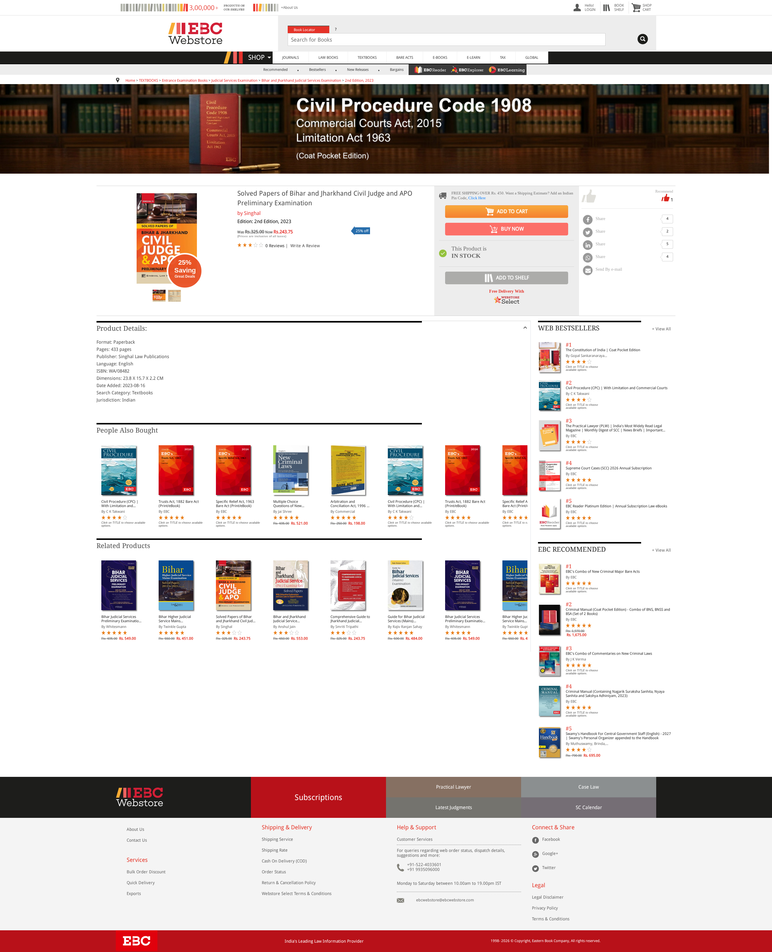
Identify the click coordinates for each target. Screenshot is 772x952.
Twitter (549, 867)
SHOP (259, 57)
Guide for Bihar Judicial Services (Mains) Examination (406, 619)
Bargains (396, 70)
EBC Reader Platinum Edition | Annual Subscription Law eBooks (616, 506)
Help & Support (416, 827)
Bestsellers (317, 70)
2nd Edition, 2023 (359, 80)
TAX (503, 57)
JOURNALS (290, 57)
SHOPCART (647, 7)
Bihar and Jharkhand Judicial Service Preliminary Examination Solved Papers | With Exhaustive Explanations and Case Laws (293, 619)
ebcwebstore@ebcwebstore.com (445, 900)
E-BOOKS (440, 57)
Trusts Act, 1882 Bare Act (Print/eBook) (179, 504)
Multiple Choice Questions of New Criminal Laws (287, 504)
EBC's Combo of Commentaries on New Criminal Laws (609, 653)
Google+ (550, 853)
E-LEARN (473, 57)
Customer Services (414, 839)
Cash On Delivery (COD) (284, 861)
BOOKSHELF (619, 7)
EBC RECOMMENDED (572, 549)
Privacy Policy (545, 908)
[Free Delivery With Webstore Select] (506, 301)
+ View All (661, 328)
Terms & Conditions (550, 918)
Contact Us (137, 840)
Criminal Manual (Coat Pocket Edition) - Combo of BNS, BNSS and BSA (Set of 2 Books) (618, 611)
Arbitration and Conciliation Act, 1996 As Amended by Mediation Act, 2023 (350, 504)
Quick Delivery (141, 882)
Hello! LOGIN (590, 7)
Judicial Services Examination (234, 80)
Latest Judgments (453, 807)
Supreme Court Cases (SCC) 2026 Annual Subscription (609, 468)
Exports (134, 893)
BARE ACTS (404, 57)
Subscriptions (318, 797)
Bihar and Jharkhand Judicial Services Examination (301, 80)
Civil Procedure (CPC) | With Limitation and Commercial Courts (119, 504)
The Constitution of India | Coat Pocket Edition (603, 350)
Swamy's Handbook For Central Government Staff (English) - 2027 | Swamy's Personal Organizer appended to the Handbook (618, 736)
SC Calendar (589, 807)
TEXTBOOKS (367, 57)
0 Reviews (274, 245)
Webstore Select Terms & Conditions (296, 893)
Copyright (522, 941)
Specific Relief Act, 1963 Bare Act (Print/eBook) (235, 504)
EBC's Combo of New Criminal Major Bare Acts (603, 571)
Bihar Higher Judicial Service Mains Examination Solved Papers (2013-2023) (175, 619)
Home (130, 80)
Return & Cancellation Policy (289, 882)
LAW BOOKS (328, 57)
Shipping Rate (275, 850)
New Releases (358, 70)
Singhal (252, 213)
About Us (135, 829)
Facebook (551, 839)
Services (137, 859)
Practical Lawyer (453, 787)
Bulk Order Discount (146, 871)
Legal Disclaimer (548, 897)
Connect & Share (553, 827)
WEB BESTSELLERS (569, 328)
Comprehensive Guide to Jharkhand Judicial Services (350, 619)
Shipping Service (277, 839)
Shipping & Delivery (287, 827)
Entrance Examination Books (184, 80)
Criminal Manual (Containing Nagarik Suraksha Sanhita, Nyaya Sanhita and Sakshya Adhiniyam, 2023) (615, 693)
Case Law (588, 787)
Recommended (275, 70)
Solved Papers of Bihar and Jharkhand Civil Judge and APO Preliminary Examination (236, 619)
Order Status (274, 871)
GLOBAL (531, 57)
